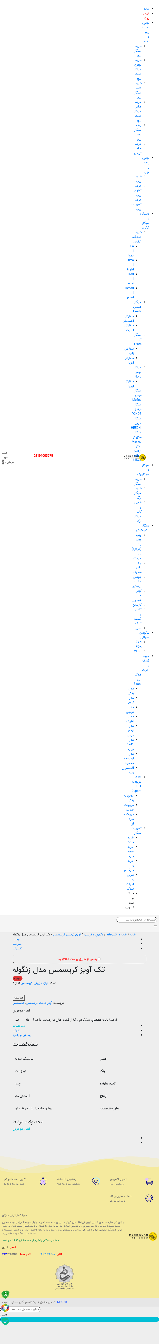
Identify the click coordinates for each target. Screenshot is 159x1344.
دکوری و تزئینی (93, 934)
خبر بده (17, 943)
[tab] (76, 1026)
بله (27, 1019)
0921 (9, 1254)
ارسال (16, 939)
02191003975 (43, 455)
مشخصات (19, 1025)
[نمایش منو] (152, 4)
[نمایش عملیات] (15, 1133)
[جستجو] (155, 925)
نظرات (16, 1030)
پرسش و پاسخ (22, 1035)
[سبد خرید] (15, 1138)
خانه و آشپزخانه (116, 934)
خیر (17, 1019)
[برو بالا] (15, 1143)
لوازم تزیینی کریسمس (67, 934)
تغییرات (17, 948)
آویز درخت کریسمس (39, 1002)
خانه (133, 934)
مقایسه (18, 997)
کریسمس (18, 1002)
